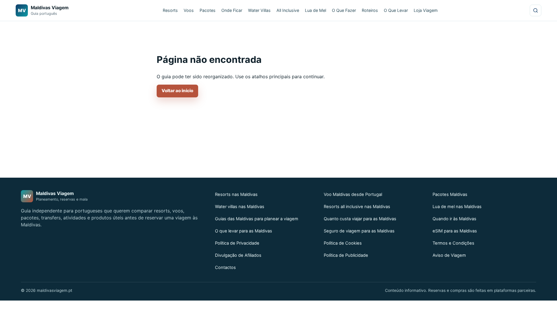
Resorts (170, 10)
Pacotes (208, 10)
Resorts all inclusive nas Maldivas (357, 206)
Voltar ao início (177, 90)
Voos (189, 10)
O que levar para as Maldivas (243, 231)
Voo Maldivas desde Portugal (353, 194)
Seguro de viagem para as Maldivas (359, 231)
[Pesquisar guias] (535, 10)
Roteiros (370, 10)
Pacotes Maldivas (450, 194)
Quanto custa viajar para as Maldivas (360, 218)
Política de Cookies (343, 243)
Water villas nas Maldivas (239, 206)
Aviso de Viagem (449, 255)
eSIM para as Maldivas (455, 231)
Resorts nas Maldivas (236, 194)
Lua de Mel (315, 10)
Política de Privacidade (237, 243)
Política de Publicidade (346, 255)
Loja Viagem (426, 10)
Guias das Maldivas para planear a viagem (256, 218)
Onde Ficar (231, 10)
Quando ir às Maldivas (454, 218)
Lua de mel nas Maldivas (457, 206)
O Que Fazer (344, 10)
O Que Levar (396, 10)
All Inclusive (287, 10)
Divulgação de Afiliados (238, 255)
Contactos (225, 267)
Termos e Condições (453, 243)
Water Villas (259, 10)
